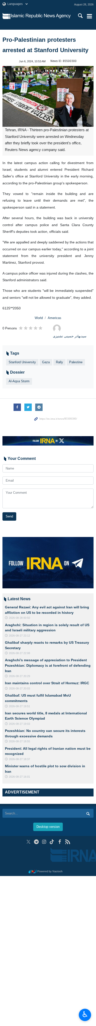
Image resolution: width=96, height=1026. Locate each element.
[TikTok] (52, 841)
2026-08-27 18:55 (19, 741)
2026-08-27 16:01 (19, 776)
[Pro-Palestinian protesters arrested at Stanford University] (48, 96)
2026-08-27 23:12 (19, 635)
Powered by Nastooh (50, 871)
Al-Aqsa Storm (19, 381)
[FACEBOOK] (59, 841)
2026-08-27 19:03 (19, 723)
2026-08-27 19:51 (19, 706)
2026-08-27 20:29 (19, 676)
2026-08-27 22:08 (19, 653)
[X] (28, 841)
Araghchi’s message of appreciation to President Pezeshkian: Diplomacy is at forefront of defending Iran (48, 665)
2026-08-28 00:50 (19, 617)
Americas (54, 318)
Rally (59, 362)
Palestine (75, 362)
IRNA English (41, 16)
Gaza (46, 362)
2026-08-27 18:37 (19, 759)
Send (9, 516)
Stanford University (22, 362)
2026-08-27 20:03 (19, 688)
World (39, 318)
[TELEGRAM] (36, 841)
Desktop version (48, 827)
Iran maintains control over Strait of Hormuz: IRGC (47, 683)
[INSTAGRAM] (44, 841)
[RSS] (67, 841)
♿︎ (85, 1014)
